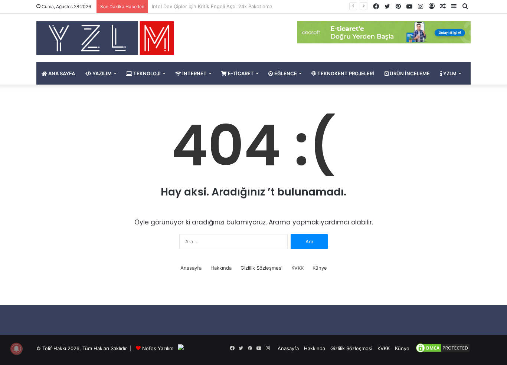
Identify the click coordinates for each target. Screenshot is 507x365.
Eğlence (285, 73)
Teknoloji (146, 73)
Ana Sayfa (61, 73)
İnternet (194, 73)
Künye (320, 268)
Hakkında (221, 268)
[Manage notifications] (16, 349)
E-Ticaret (240, 73)
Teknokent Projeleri (345, 73)
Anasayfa (191, 268)
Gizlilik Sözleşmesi (261, 268)
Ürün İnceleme (409, 73)
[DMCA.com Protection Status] (443, 352)
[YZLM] (105, 38)
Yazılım (101, 73)
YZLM (449, 73)
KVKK (297, 268)
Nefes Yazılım (157, 348)
